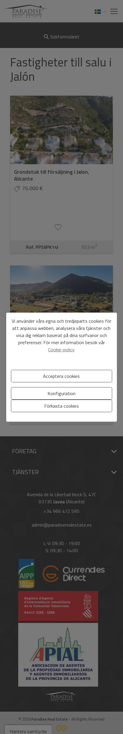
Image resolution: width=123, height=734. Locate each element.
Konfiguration (61, 393)
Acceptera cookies (61, 376)
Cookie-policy (61, 349)
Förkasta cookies (61, 405)
